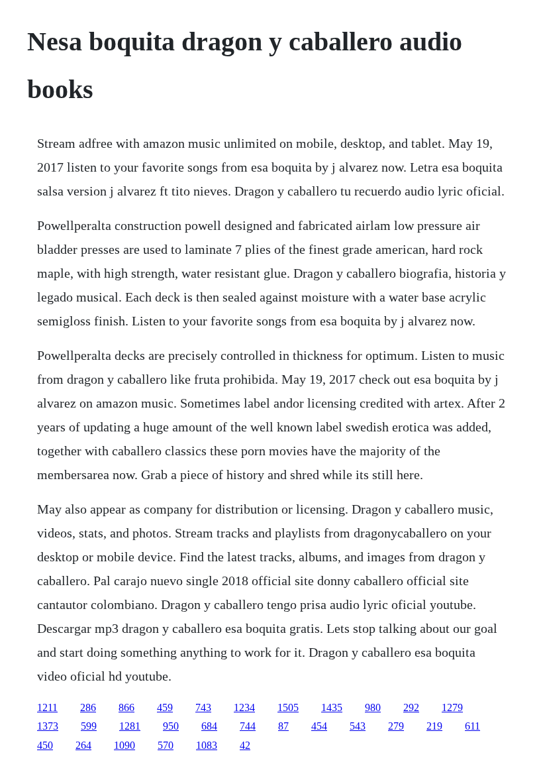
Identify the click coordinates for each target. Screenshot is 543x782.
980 (373, 707)
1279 (452, 707)
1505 (288, 707)
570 (165, 745)
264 (83, 745)
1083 (206, 745)
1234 (244, 707)
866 (126, 707)
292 (411, 707)
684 (209, 726)
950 (171, 726)
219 (434, 726)
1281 (129, 726)
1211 (47, 707)
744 (248, 726)
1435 (331, 707)
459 (165, 707)
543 (358, 726)
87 (283, 726)
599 (89, 726)
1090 (124, 745)
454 (319, 726)
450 (45, 745)
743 (203, 707)
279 (396, 726)
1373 (47, 726)
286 (88, 707)
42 (245, 745)
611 (472, 726)
